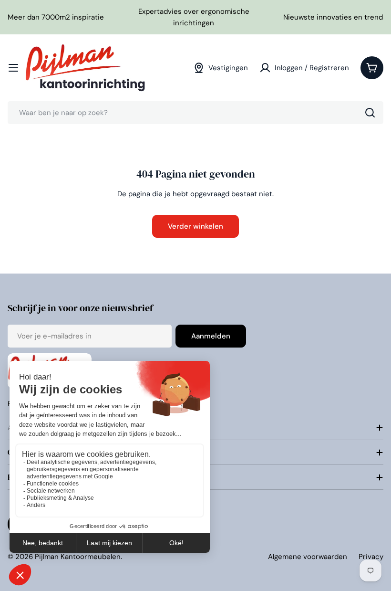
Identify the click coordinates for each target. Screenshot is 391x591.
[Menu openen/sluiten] (13, 68)
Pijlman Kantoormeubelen (78, 556)
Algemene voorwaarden (307, 556)
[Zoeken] (370, 112)
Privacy (371, 556)
